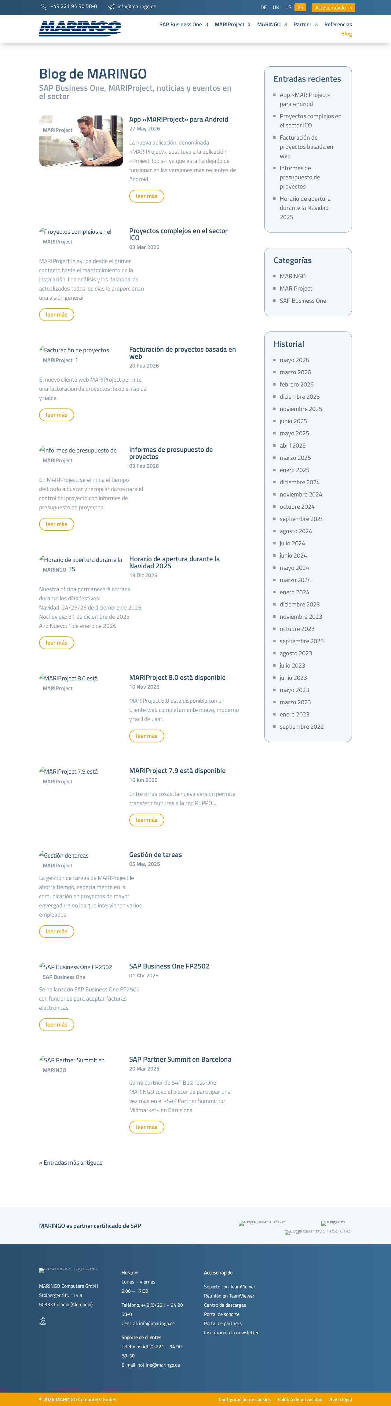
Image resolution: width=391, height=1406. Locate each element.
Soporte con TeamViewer (229, 1286)
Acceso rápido (330, 8)
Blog (346, 34)
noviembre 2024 (301, 494)
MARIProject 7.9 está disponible (177, 770)
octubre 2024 (297, 506)
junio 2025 (293, 421)
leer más (147, 195)
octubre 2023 (297, 628)
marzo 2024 (295, 579)
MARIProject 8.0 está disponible (177, 677)
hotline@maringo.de (158, 1364)
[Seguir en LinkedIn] (294, 1275)
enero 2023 (294, 714)
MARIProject (229, 25)
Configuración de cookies (245, 1400)
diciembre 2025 (300, 396)
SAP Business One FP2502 (169, 966)
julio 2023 (292, 665)
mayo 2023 (294, 689)
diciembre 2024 (300, 482)
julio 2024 (292, 543)
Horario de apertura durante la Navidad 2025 (174, 562)
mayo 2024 (294, 567)
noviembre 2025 (301, 408)
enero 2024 (294, 592)
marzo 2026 (295, 372)
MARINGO (269, 25)
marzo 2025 (295, 457)
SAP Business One (180, 25)
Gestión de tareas (155, 854)
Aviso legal (340, 1400)
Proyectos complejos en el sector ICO (178, 234)
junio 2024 (293, 555)
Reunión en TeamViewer (229, 1295)
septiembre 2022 (302, 726)
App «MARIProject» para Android (178, 119)
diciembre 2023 (300, 604)
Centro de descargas (225, 1305)
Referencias (338, 25)
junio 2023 (293, 677)
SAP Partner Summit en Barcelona (180, 1059)
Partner (303, 25)
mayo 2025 (294, 433)
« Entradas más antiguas (70, 1162)
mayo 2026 (294, 359)
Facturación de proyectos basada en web (182, 352)
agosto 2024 (296, 531)
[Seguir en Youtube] (328, 1275)
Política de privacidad (300, 1400)
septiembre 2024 (302, 518)
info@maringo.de (157, 1323)
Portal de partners (223, 1323)
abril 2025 (293, 445)
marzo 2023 (295, 702)
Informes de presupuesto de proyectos (171, 453)
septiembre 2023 (302, 641)
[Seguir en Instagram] (294, 1292)
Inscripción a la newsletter (231, 1332)
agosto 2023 (296, 653)
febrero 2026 (297, 384)
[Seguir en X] (311, 1275)
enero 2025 (294, 469)
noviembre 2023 (301, 616)
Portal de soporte (221, 1314)
